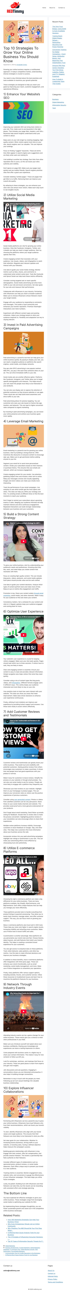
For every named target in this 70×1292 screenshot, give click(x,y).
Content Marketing (24, 1247)
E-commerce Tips (15, 1249)
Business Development (11, 1247)
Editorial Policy (53, 1276)
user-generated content (22, 799)
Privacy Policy (52, 1279)
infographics (16, 683)
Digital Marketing (10, 1246)
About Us (52, 7)
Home (44, 7)
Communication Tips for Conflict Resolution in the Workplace (22, 1253)
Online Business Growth (28, 1249)
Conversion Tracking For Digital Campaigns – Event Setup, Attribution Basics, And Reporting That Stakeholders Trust (59, 56)
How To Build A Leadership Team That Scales (58, 81)
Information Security (59, 105)
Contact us (61, 7)
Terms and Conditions (55, 1282)
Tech (54, 108)
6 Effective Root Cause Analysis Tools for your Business (21, 1255)
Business (55, 99)
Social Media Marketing (18, 1251)
